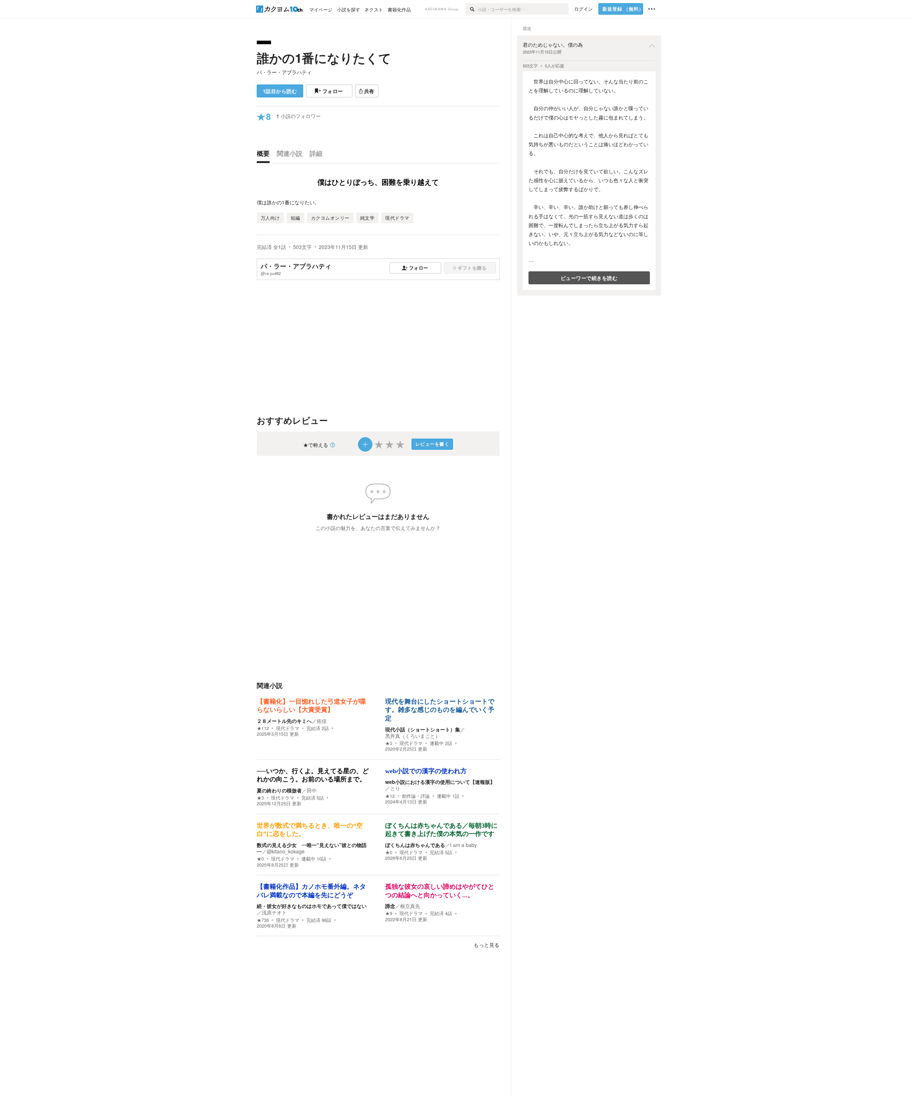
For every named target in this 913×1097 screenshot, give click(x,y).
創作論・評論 (416, 796)
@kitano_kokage (286, 851)
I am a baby (463, 844)
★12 (390, 796)
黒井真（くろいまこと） (412, 735)
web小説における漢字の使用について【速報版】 (440, 781)
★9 (388, 913)
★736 (263, 920)
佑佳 (322, 720)
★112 (263, 728)
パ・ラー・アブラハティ (284, 72)
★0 (260, 859)
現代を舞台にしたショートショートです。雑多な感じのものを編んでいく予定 (439, 710)
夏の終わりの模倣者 (279, 790)
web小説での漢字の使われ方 (426, 771)
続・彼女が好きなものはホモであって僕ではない (312, 905)
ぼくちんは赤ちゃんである (415, 844)
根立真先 (410, 905)
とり (395, 788)
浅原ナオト (274, 912)
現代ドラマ (287, 728)
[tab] (265, 155)
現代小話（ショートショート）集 (422, 729)
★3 (388, 743)
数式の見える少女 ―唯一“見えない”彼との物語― (312, 848)
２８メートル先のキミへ (284, 720)
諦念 (390, 905)
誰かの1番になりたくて (324, 58)
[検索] (471, 9)
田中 (312, 790)
